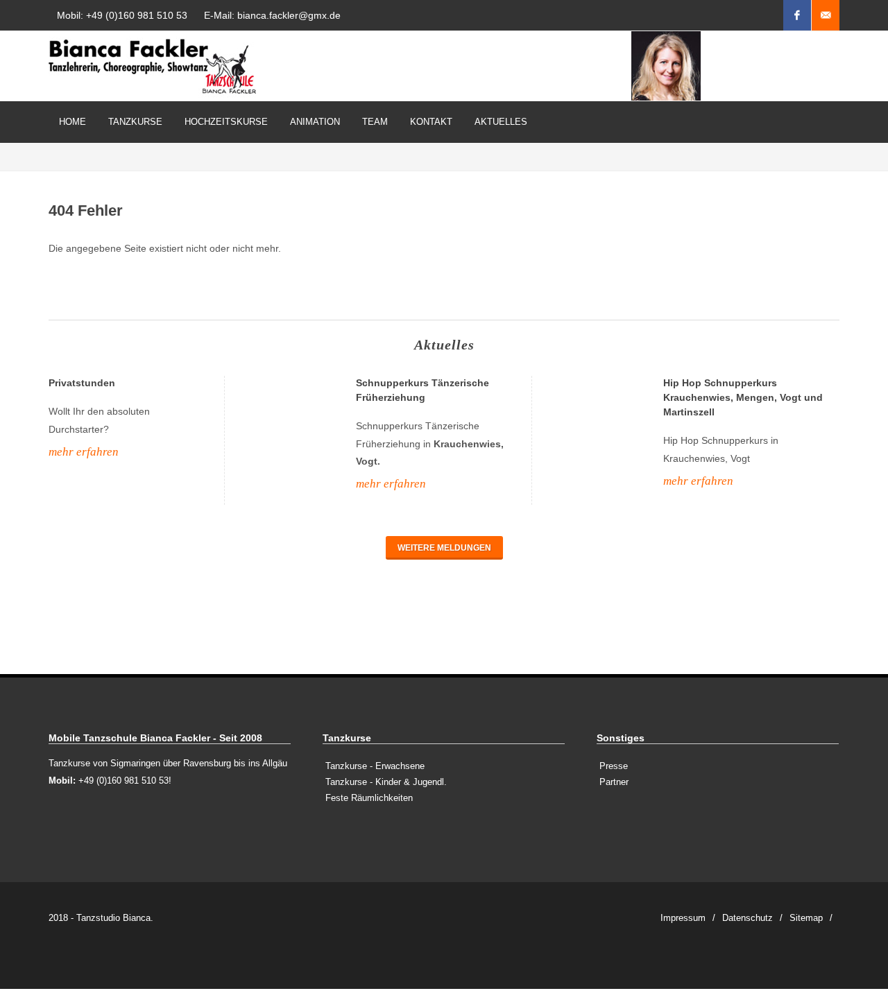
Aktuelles (501, 122)
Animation (315, 122)
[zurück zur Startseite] (153, 66)
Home (72, 122)
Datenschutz (747, 918)
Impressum (683, 918)
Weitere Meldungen (444, 548)
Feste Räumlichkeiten (369, 798)
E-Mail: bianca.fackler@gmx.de (272, 15)
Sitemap (806, 918)
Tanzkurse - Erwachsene (375, 766)
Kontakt (431, 122)
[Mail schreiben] (825, 15)
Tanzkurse (135, 122)
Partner (614, 782)
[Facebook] (797, 15)
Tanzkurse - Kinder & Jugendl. (386, 782)
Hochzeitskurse (226, 122)
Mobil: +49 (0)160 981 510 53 (122, 15)
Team (375, 122)
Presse (613, 766)
